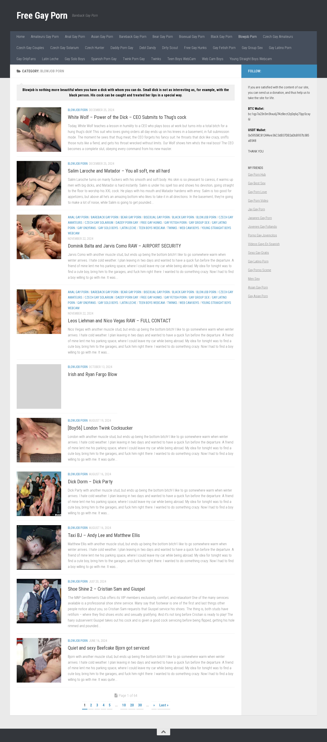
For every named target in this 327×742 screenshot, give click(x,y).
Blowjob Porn (247, 37)
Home (20, 37)
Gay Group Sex (252, 48)
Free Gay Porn (42, 15)
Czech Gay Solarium (64, 48)
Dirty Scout (170, 48)
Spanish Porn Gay (104, 59)
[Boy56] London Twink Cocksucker (100, 428)
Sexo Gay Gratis (258, 253)
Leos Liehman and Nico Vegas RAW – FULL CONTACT (119, 320)
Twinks (156, 59)
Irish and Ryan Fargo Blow (92, 374)
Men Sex (254, 279)
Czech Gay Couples (30, 48)
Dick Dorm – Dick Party (90, 481)
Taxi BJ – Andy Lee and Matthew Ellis (104, 535)
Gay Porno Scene (259, 270)
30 (140, 705)
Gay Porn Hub (257, 175)
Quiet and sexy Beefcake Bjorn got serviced (108, 648)
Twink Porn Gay (134, 59)
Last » (163, 705)
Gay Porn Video (258, 201)
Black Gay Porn (221, 37)
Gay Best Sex (256, 183)
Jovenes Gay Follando (262, 227)
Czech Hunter (94, 48)
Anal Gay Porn (75, 37)
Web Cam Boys (212, 59)
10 (124, 705)
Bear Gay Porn (163, 37)
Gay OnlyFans (26, 59)
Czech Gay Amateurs (278, 37)
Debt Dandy (147, 48)
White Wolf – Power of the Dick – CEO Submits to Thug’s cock (127, 117)
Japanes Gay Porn (260, 218)
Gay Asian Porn (258, 296)
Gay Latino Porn (280, 48)
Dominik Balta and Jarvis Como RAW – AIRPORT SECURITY (124, 246)
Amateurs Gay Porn (45, 37)
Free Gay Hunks (195, 48)
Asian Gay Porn (102, 37)
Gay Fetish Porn (224, 48)
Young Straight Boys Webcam (251, 59)
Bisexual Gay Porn (192, 37)
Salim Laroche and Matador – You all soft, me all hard (119, 171)
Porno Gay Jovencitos (262, 235)
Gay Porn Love (257, 192)
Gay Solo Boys (75, 59)
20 (132, 705)
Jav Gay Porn (256, 209)
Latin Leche (50, 59)
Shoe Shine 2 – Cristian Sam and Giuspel (106, 589)
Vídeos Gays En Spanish (264, 244)
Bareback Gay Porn (132, 37)
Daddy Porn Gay (122, 48)
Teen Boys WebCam (181, 59)
